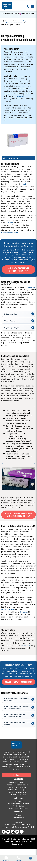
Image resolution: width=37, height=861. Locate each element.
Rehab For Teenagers (17, 790)
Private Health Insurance (18, 803)
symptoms (18, 96)
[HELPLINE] (18, 858)
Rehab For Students (17, 787)
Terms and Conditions (18, 808)
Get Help (16, 775)
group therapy (7, 609)
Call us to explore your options (18, 682)
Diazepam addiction (9, 232)
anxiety (25, 184)
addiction (31, 287)
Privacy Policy (18, 801)
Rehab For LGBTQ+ (17, 782)
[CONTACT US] (6, 858)
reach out (27, 252)
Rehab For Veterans (17, 792)
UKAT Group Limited (28, 14)
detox (30, 587)
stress (24, 86)
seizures (9, 223)
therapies (23, 612)
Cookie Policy (18, 806)
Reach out (25, 645)
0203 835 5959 (18, 817)
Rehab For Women (18, 795)
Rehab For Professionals (17, 785)
